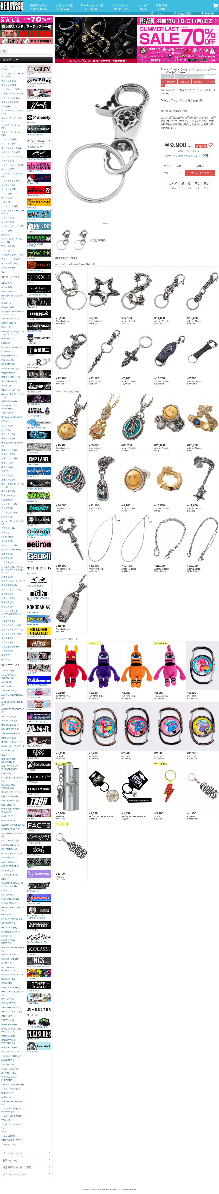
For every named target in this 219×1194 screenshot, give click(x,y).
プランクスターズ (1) (11, 625)
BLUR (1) (5, 754)
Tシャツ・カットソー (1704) (11, 68)
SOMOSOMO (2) (9, 401)
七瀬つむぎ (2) (8, 597)
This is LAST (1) (8, 412)
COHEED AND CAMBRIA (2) (8, 786)
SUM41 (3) (6, 1097)
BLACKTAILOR (34, 330)
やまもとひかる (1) (10, 646)
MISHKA (31, 818)
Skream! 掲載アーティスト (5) (12, 395)
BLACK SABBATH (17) (11, 741)
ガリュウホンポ (34, 854)
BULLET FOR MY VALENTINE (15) (9, 767)
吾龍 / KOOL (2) (8, 495)
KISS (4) (5, 878)
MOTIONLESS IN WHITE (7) (12, 949)
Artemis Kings (33, 403)
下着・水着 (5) (8, 246)
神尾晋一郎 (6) (8, 453)
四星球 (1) (6, 532)
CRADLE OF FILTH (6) (11, 791)
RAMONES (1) (8, 1035)
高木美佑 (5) (7, 553)
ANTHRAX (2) (7, 686)
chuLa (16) (6, 302)
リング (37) (6, 230)
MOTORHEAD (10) (10, 958)
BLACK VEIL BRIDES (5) (12, 746)
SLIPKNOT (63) (8, 1072)
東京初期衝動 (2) (9, 585)
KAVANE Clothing (35, 270)
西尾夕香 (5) (7, 602)
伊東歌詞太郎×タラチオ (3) (12, 444)
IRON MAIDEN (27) (10, 857)
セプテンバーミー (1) (11, 549)
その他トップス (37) (10, 151)
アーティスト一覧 (92, 6)
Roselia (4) (6, 385)
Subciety (31, 122)
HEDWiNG (32, 782)
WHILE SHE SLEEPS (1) (12, 1139)
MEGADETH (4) (8, 923)
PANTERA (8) (7, 998)
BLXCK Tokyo (33, 757)
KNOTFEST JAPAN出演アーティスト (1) (12, 884)
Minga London (33, 318)
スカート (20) (7, 160)
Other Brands (33, 990)
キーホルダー (167, 76)
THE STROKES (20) (10, 1088)
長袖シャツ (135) (9, 84)
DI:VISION (31, 769)
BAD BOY (31, 672)
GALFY (30, 73)
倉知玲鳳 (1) (7, 475)
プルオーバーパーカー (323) (11, 133)
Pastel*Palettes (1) (10, 368)
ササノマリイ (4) (9, 503)
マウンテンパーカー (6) (12, 156)
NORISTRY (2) (8, 364)
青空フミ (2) (7, 425)
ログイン (159, 13)
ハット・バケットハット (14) (12, 175)
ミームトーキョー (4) (11, 633)
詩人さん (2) (7, 516)
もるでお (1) (7, 642)
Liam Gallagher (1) (10, 898)
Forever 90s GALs (35, 709)
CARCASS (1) (8, 773)
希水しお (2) (7, 462)
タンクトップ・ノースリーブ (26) (12, 75)
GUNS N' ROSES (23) (11, 853)
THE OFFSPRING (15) (11, 1115)
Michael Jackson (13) (11, 931)
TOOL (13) (6, 1120)
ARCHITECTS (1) (9, 690)
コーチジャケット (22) (11, 147)
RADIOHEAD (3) (9, 1024)
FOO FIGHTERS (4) (10, 844)
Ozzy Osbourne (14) (10, 987)
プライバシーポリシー (15, 1174)
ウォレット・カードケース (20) (12, 212)
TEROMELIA (33, 891)
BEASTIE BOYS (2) (10, 729)
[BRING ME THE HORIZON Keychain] (104, 786)
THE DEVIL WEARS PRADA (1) (10, 810)
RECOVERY (32, 367)
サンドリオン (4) (9, 512)
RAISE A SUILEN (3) (11, 376)
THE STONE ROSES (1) (12, 1084)
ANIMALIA (31, 866)
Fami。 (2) (6, 327)
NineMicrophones (35, 488)
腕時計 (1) (6, 234)
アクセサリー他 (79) (10, 258)
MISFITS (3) (6, 935)
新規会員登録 (183, 13)
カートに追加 (201, 173)
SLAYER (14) (7, 1064)
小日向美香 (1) (8, 490)
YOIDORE (31, 207)
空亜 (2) (5, 471)
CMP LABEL (32, 464)
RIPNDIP (31, 231)
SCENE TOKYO (34, 98)
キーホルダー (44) (9, 263)
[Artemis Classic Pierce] (104, 478)
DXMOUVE (32, 524)
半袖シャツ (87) (8, 80)
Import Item (32, 978)
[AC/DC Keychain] (169, 786)
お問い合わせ (10, 1160)
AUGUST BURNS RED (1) (12, 703)
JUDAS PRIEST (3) (10, 866)
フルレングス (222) (10, 101)
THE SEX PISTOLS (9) (11, 1055)
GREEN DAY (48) (9, 848)
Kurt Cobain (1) (8, 894)
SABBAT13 (32, 500)
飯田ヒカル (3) (8, 433)
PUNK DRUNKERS (36, 195)
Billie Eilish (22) (8, 737)
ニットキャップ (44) (10, 180)
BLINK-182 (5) (8, 750)
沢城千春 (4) (7, 508)
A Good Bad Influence (37, 294)
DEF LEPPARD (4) (10, 800)
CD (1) (4, 271)
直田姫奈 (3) (7, 540)
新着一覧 (209, 13)
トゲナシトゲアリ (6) (11, 589)
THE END (31, 573)
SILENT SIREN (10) (10, 389)
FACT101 (31, 830)
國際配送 (198, 81)
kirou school (32, 1051)
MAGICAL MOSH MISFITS (35, 244)
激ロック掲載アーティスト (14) (12, 485)
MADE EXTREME (35, 585)
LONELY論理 (33, 794)
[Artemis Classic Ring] (169, 418)
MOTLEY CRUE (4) (10, 954)
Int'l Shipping (169, 81)
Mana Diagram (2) (9, 355)
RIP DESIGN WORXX (37, 1026)
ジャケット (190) (9, 139)
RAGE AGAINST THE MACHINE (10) (11, 1030)
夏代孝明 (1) (7, 593)
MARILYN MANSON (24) (12, 918)
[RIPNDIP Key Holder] (71, 786)
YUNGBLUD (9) (8, 1144)
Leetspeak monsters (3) (12, 347)
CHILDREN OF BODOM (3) (12, 779)
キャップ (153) (8, 169)
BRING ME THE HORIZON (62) (8, 760)
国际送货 (184, 81)
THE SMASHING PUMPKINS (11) (9, 1078)
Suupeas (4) (7, 536)
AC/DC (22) (6, 681)
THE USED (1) (8, 1135)
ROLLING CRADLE (36, 636)
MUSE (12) (6, 963)
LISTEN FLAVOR (35, 170)
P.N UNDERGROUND (37, 158)
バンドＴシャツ (121, 6)
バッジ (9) (6, 250)
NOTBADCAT (33, 476)
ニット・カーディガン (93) (11, 119)
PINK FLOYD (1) (8, 1015)
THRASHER (32, 624)
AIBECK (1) (6, 282)
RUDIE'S (31, 219)
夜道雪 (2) (6, 654)
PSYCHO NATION (35, 146)
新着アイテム (39, 6)
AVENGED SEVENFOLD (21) (12, 710)
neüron (30, 549)
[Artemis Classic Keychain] (104, 291)
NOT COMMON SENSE (38, 966)
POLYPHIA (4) (8, 1020)
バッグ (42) (6, 193)
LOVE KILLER (33, 903)
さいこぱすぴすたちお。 (38, 415)
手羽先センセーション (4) (13, 580)
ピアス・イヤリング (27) (12, 226)
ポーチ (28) (6, 197)
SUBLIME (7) (7, 1092)
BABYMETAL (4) (8, 291)
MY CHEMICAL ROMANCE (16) (8, 969)
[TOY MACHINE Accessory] (71, 666)
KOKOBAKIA (32, 612)
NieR (29, 733)
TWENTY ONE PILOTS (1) (12, 1126)
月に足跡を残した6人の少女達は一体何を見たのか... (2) (12, 569)
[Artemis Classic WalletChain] (169, 538)
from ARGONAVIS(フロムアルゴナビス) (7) (13, 333)
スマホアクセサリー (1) (12, 254)
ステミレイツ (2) (9, 545)
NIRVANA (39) (8, 978)
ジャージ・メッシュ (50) (12, 93)
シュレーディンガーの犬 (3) (12, 522)
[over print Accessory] (202, 666)
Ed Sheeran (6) (8, 820)
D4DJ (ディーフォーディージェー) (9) (12, 313)
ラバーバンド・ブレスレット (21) (12, 240)
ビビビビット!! (33, 697)
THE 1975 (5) (7, 670)
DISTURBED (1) (8, 816)
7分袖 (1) (5, 106)
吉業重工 (31, 355)
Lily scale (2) (7, 351)
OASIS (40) (6, 983)
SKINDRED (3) (8, 1060)
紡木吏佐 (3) (7, 576)
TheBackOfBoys (34, 806)
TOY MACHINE (34, 258)
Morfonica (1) (7, 359)
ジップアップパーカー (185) (11, 126)
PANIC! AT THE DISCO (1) (12, 993)
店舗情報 (161, 6)
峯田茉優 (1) (7, 637)
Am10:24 (31, 512)
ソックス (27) (7, 221)
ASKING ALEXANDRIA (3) (12, 696)
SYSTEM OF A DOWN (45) (11, 1103)
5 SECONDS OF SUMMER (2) (9, 676)
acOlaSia (31, 954)
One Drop (31, 537)
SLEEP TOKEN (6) (10, 1068)
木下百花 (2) (7, 466)
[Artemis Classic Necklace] (71, 418)
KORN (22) (6, 890)
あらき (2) (6, 429)
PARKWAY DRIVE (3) (11, 1007)
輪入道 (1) (6, 659)
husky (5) (5, 342)
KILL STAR (32, 306)
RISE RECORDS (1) (10, 1047)
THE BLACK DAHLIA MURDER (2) (11, 1110)
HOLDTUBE (32, 1002)
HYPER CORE (34, 842)
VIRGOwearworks (35, 134)
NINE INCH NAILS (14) (12, 974)
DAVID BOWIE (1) (9, 796)
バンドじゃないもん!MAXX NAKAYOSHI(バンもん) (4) (13, 613)
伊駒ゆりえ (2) (8, 438)
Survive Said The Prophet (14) (9, 407)
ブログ (143, 6)
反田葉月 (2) (7, 562)
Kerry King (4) (7, 870)
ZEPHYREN (32, 929)
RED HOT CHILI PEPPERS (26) (8, 1041)
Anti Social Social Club (37, 942)
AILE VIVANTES (34, 745)
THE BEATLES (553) (11, 733)
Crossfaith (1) (7, 307)
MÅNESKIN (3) (8, 914)
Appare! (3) (6, 287)
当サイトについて (12, 1153)
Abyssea (31, 379)
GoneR (30, 648)
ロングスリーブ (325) (11, 89)
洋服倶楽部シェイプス (37, 660)
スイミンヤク (33, 879)
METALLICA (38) (9, 927)
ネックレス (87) (8, 189)
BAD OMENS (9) (9, 720)
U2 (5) (4, 1131)
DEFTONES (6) (8, 804)
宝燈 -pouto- (32, 452)
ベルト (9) (6, 201)
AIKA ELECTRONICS (37, 685)
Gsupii (30, 561)
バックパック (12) (9, 206)
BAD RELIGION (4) (10, 724)
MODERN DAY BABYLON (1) (8, 941)
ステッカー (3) (8, 267)
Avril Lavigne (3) (9, 716)
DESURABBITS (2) (10, 318)
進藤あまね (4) (8, 528)
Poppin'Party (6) (8, 372)
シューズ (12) (7, 217)
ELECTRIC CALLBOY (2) (13, 824)
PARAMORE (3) (8, 1003)
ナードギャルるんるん (37, 721)
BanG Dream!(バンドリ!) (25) (12, 297)
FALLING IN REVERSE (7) (12, 835)
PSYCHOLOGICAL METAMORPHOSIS (36, 916)
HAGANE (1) (7, 338)
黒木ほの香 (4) (8, 479)
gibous (30, 282)
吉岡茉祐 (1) (7, 650)
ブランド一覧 (64, 6)
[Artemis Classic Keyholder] (71, 291)
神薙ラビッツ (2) (9, 458)
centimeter (32, 343)
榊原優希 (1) (7, 499)
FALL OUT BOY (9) (10, 840)
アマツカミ (32, 440)
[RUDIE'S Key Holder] (202, 786)
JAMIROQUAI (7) (9, 861)
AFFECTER (32, 1014)
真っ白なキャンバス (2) (12, 629)
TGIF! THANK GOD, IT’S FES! (38, 598)
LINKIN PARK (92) (9, 903)
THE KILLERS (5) (9, 874)
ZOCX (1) (5, 421)
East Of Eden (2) (9, 322)
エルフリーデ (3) (9, 449)
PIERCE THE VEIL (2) (11, 1011)
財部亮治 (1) (7, 557)
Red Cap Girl (33, 183)
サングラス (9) (8, 184)
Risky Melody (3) (9, 381)
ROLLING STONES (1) (11, 1051)
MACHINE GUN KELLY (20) (12, 909)
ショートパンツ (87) (10, 97)
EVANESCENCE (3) (10, 828)
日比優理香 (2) (8, 620)
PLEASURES (33, 1039)
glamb (30, 110)
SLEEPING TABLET (36, 427)
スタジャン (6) (8, 143)
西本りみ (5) (7, 606)
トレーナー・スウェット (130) (12, 112)
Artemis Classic (196, 76)
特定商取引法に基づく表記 (17, 1167)
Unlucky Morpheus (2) (11, 416)
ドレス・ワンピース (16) (12, 164)
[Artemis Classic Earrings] (202, 478)
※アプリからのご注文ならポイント (188, 156)
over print (31, 86)
